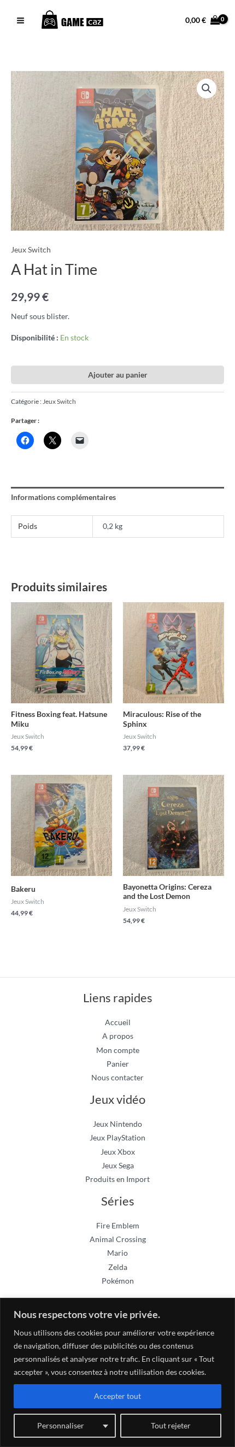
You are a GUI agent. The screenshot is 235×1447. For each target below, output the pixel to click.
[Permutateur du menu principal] (20, 20)
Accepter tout (117, 1396)
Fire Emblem (117, 1225)
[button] (206, 88)
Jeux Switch (31, 249)
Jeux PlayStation (117, 1137)
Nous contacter (117, 1077)
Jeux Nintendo (117, 1123)
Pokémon (118, 1280)
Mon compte (117, 1050)
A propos (117, 1035)
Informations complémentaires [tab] (63, 497)
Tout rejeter (171, 1425)
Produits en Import (117, 1179)
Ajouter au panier (118, 374)
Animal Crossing (118, 1239)
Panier (118, 1063)
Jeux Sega (118, 1165)
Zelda (117, 1267)
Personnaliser (60, 1425)
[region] (117, 1372)
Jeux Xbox (118, 1151)
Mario (117, 1252)
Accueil (118, 1022)
